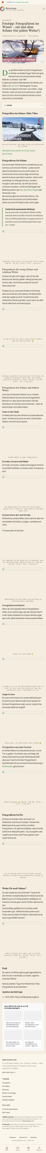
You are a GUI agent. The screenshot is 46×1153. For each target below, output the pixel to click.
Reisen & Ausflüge (9, 1093)
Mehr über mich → (8, 1072)
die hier (14, 86)
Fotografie (6, 1083)
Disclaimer (33, 1137)
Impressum (12, 1137)
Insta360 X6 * (17, 2)
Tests (28, 1150)
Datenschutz (23, 1137)
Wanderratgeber (8, 1100)
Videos (18, 1150)
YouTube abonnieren (10, 1109)
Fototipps (6, 1086)
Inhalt (9, 105)
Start (6, 1150)
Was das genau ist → (28, 1121)
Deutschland (7, 1096)
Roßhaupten (7, 766)
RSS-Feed (5, 1112)
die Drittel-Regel (31, 190)
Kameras (5, 1090)
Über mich (39, 1150)
